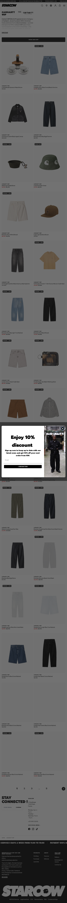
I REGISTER (23, 466)
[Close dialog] (62, 428)
